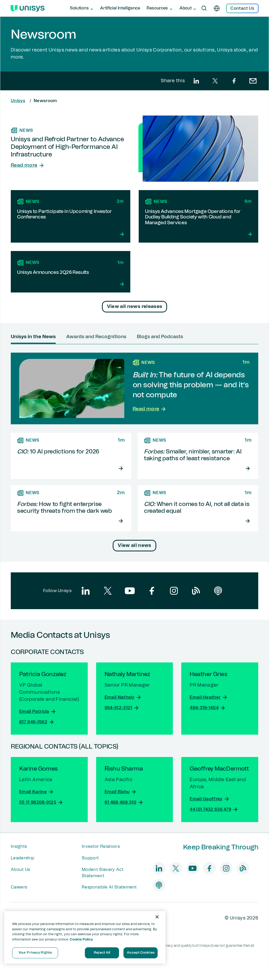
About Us (20, 870)
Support (90, 858)
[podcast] (218, 591)
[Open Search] (204, 8)
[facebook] (234, 81)
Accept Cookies (140, 952)
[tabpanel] (134, 452)
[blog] (196, 591)
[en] (217, 8)
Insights (19, 846)
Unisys (18, 101)
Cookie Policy (81, 939)
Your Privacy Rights (35, 952)
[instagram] (174, 591)
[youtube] (130, 591)
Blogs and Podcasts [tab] (160, 337)
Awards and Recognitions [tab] (96, 337)
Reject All (102, 952)
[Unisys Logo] (28, 8)
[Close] (157, 917)
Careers (19, 887)
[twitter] (215, 81)
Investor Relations (101, 846)
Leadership (22, 858)
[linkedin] (196, 81)
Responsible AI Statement (109, 887)
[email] (253, 81)
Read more (24, 165)
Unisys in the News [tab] (33, 337)
